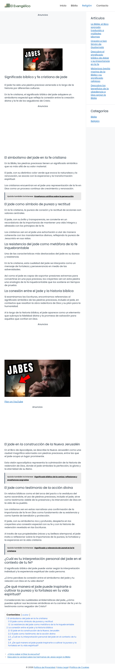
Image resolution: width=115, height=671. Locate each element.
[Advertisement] (43, 29)
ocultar (25, 615)
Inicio (63, 5)
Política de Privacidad (44, 667)
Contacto (102, 5)
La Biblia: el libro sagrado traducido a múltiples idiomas (99, 30)
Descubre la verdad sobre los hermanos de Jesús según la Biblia (39, 657)
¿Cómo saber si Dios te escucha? (24, 654)
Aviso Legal (62, 667)
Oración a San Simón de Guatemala (99, 44)
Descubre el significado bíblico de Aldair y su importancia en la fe (100, 58)
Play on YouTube (13, 401)
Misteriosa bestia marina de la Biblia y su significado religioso (100, 75)
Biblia (74, 5)
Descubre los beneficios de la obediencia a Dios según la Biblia (100, 92)
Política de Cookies (79, 667)
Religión (87, 5)
